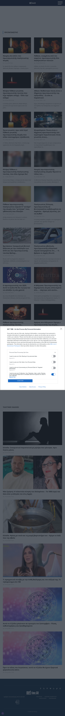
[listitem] (32, 352)
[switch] (53, 356)
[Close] (61, 329)
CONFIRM (20, 380)
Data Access (32, 387)
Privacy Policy (42, 387)
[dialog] (32, 358)
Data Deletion (23, 387)
